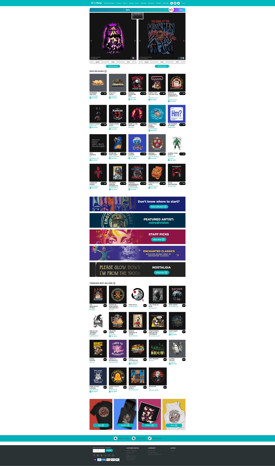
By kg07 (111, 309)
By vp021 (92, 309)
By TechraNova (94, 96)
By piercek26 (172, 186)
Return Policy (131, 458)
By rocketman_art (154, 335)
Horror (137, 3)
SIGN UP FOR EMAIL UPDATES (102, 447)
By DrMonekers (94, 186)
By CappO (172, 362)
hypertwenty (95, 58)
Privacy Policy (153, 452)
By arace (92, 362)
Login (183, 3)
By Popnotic (171, 127)
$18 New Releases (109, 3)
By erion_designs (133, 156)
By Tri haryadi (113, 389)
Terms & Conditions (154, 454)
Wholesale (130, 459)
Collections (151, 3)
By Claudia (112, 334)
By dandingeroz (113, 127)
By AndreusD (113, 96)
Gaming (131, 3)
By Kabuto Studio (114, 156)
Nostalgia (143, 3)
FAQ (127, 454)
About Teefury (131, 450)
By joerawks (93, 125)
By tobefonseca (153, 186)
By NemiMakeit (94, 389)
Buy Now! (113, 66)
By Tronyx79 (152, 308)
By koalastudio (113, 362)
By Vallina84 (132, 97)
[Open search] (171, 3)
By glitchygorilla (133, 187)
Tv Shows (119, 3)
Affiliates (151, 450)
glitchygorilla (144, 58)
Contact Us (130, 452)
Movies (125, 3)
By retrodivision (173, 306)
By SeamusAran (133, 389)
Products (158, 3)
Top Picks (165, 3)
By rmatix (131, 127)
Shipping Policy (131, 456)
